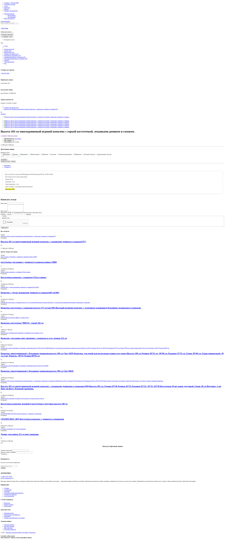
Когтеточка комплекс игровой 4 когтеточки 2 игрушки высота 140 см (34, 404)
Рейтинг (3, 214)
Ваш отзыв (4, 211)
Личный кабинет (9, 525)
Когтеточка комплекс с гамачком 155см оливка (23, 277)
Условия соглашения (10, 494)
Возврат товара (8, 504)
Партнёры (7, 516)
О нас (6, 6)
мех (5, 63)
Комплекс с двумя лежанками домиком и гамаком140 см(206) (30, 292)
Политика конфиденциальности (13, 493)
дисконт (6, 60)
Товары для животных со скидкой (14, 518)
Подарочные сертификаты (12, 514)
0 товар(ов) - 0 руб (7, 35)
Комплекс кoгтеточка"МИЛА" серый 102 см (22, 323)
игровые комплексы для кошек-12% (15, 57)
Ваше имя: (4, 203)
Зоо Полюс (18, 138)
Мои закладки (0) (9, 18)
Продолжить (4, 227)
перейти (3, 114)
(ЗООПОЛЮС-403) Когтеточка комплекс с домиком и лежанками (32, 419)
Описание (7, 165)
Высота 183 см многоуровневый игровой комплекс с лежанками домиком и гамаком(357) (31, 109)
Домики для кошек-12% (11, 54)
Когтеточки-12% (9, 52)
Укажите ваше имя (6, 450)
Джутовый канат (9, 62)
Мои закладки (8, 528)
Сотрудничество (9, 496)
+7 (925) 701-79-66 (6, 476)
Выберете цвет (5, 152)
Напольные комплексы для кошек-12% (15, 58)
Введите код (5, 218)
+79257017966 (11, 3)
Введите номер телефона (8, 452)
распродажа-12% (9, 49)
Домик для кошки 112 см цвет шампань (20, 434)
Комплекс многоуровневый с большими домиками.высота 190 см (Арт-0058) (37, 371)
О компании (8, 490)
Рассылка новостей (10, 529)
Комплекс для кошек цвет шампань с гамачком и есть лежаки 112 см (34, 338)
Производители (9, 513)
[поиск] (18, 23)
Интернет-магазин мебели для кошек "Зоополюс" (21, 532)
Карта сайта (7, 506)
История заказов (9, 526)
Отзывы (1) (7, 167)
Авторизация (12, 17)
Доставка (7, 491)
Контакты (7, 7)
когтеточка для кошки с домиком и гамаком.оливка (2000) (29, 262)
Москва (6, 9)
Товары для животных (11, 11)
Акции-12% (7, 51)
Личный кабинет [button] (9, 14)
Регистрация (11, 15)
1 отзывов (4, 135)
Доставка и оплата (9, 4)
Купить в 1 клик (5, 161)
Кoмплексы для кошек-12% (12, 55)
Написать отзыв (12, 135)
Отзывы (6, 488)
